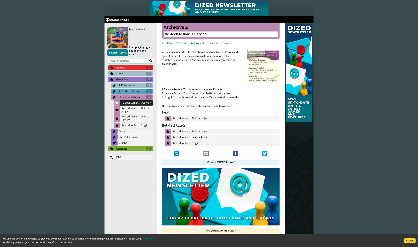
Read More (149, 238)
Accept (410, 240)
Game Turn (125, 131)
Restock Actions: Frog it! (134, 125)
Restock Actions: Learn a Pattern (135, 118)
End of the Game (128, 137)
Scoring (123, 142)
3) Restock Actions (188, 43)
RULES (124, 19)
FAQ (118, 157)
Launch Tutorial (118, 52)
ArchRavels (137, 29)
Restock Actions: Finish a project (135, 110)
